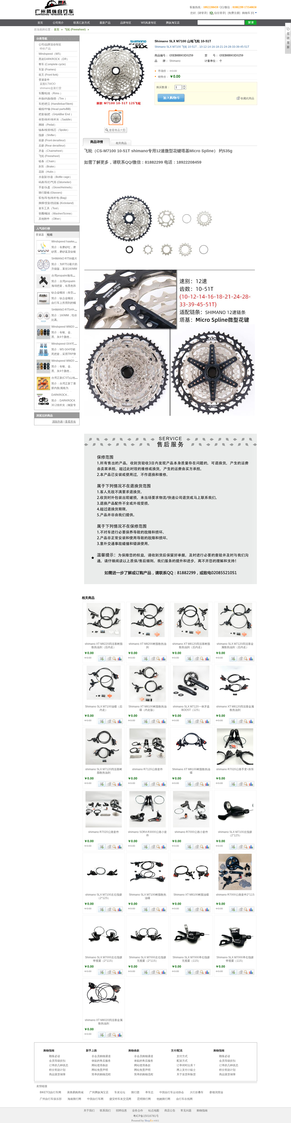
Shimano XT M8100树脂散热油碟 (191, 771)
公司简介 (58, 22)
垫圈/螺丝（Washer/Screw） (56, 213)
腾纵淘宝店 (173, 22)
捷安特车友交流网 (120, 1099)
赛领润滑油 (216, 1092)
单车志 (149, 1092)
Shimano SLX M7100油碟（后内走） (103, 708)
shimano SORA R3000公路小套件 (147, 833)
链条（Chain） (48, 161)
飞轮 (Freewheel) (75, 29)
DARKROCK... (60, 394)
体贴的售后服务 (101, 1060)
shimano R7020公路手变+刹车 (235, 769)
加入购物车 (101, 658)
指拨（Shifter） (48, 135)
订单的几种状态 (58, 1065)
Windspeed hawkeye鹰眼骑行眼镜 (72, 241)
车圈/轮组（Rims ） (51, 93)
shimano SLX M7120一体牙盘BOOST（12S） (191, 708)
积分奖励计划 (57, 1069)
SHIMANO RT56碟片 (64, 258)
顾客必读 (54, 1056)
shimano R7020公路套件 (103, 832)
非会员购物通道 (101, 1056)
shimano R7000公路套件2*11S (235, 894)
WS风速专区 (148, 22)
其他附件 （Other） (51, 218)
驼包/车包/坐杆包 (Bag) (53, 197)
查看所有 (70, 421)
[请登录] (202, 13)
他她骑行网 (163, 1099)
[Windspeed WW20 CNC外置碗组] (43, 338)
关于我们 (89, 1110)
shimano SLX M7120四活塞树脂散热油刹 (103, 771)
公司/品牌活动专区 (50, 44)
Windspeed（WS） (51, 53)
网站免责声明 (100, 1069)
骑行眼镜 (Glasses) (50, 192)
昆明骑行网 (144, 1099)
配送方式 (182, 1060)
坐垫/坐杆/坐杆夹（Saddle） (56, 119)
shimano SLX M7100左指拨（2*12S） (235, 833)
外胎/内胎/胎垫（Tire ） (53, 98)
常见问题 (186, 1110)
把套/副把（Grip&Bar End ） (56, 114)
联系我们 (105, 1110)
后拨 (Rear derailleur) (52, 145)
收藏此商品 (247, 98)
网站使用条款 (100, 1065)
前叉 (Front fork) (48, 74)
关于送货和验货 (186, 1074)
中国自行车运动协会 (171, 1092)
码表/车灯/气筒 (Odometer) (55, 182)
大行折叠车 (196, 1092)
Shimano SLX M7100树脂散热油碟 (147, 896)
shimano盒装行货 (50, 88)
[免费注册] (234, 13)
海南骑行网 (74, 1099)
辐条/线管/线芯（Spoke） (54, 130)
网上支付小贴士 (186, 1069)
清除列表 (57, 421)
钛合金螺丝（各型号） (65, 292)
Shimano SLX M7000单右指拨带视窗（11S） (235, 959)
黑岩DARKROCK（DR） (54, 59)
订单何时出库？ (186, 1065)
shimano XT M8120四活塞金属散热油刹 (235, 708)
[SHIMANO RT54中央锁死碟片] (43, 321)
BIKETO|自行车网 (50, 1092)
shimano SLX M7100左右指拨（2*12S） (103, 896)
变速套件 (44, 79)
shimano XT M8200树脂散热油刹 (147, 645)
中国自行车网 (95, 1099)
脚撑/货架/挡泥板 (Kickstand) (56, 203)
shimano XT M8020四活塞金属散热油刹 (104, 1021)
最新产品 (105, 22)
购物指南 (202, 1110)
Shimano (175, 60)
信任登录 (219, 13)
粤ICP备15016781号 (146, 1116)
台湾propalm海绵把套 (64, 275)
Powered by (142, 1120)
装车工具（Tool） (49, 208)
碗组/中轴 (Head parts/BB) (55, 109)
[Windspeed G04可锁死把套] (43, 355)
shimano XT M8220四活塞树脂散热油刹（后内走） (104, 645)
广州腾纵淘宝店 (98, 1092)
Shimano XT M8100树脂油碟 (191, 894)
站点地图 (153, 1110)
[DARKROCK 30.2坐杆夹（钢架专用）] (43, 406)
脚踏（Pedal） (48, 124)
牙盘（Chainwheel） (52, 150)
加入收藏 (109, 658)
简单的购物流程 (101, 1074)
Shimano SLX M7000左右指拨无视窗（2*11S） (147, 959)
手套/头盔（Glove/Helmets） (56, 187)
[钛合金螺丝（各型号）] (43, 304)
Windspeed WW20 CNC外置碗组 (71, 326)
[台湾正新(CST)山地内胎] (43, 389)
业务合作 (137, 1110)
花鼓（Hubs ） (48, 171)
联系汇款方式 (81, 22)
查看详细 (114, 658)
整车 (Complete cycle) (52, 64)
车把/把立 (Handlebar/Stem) (56, 103)
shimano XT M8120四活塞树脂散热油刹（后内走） (191, 645)
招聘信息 (121, 1110)
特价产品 (45, 48)
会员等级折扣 (57, 1060)
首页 (40, 22)
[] (248, 13)
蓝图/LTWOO (47, 83)
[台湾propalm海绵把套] (43, 287)
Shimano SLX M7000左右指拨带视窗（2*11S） (103, 959)
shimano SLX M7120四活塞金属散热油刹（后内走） (235, 645)
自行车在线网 (184, 1099)
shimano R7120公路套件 (147, 769)
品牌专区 (125, 22)
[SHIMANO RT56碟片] (43, 270)
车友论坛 (119, 1092)
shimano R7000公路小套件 (191, 832)
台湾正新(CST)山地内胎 (65, 377)
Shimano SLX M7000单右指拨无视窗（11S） (191, 959)
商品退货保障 (57, 1074)
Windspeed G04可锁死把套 (68, 343)
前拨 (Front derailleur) (52, 140)
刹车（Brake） (48, 166)
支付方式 (182, 1056)
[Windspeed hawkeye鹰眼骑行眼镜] (43, 253)
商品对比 (120, 658)
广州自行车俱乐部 (51, 1099)
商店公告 (169, 1110)
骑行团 (135, 1092)
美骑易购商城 (75, 1092)
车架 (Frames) (47, 69)
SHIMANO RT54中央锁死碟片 (69, 309)
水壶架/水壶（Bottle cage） (55, 177)
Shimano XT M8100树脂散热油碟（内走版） (147, 708)
